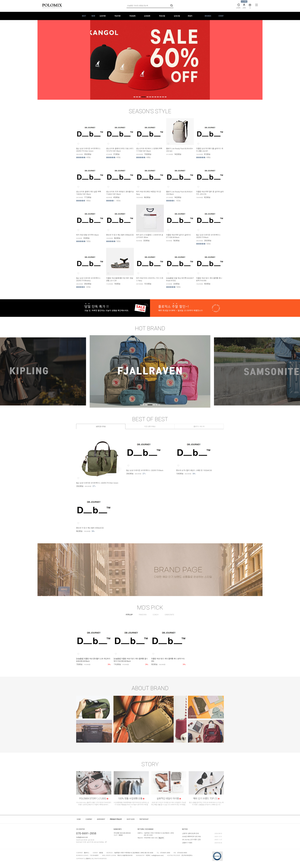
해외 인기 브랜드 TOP (205, 798)
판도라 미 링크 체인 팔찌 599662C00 (120, 235)
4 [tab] (143, 96)
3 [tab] (140, 96)
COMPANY (89, 819)
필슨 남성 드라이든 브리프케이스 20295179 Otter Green (97, 483)
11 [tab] (163, 96)
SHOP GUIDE (131, 819)
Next (295, 60)
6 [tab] (150, 96)
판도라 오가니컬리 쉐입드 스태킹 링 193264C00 (194, 470)
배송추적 (161, 838)
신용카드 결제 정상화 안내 (190, 833)
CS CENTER (80, 829)
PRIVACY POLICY (116, 819)
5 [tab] (147, 96)
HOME (79, 819)
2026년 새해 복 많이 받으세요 (191, 836)
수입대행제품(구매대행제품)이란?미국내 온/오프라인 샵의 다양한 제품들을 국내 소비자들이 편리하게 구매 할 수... (131, 805)
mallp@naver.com (82, 837)
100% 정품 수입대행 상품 (130, 798)
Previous (5, 60)
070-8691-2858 (86, 833)
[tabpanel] (150, 60)
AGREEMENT (101, 819)
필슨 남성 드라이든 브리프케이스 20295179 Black (144, 470)
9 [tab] (158, 96)
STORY (150, 764)
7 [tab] (153, 96)
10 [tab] (160, 96)
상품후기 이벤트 (187, 843)
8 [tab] (155, 96)
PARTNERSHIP (143, 819)
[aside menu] (256, 5)
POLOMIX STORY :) (92, 798)
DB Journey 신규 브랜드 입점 (191, 839)
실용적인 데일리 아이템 (168, 798)
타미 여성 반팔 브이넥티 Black (87, 235)
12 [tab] (166, 96)
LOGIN (238, 8)
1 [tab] (134, 96)
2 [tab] (137, 96)
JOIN (244, 8)
